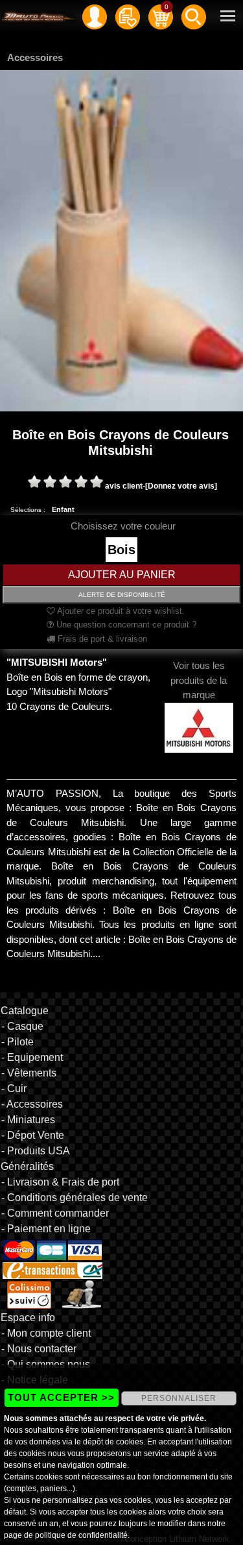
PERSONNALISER (178, 1398)
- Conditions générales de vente (74, 1197)
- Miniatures (28, 1119)
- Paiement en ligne (46, 1228)
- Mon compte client (46, 1333)
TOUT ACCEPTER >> (61, 1397)
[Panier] (161, 16)
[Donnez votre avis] (181, 486)
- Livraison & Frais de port (60, 1181)
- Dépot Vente (32, 1135)
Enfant (63, 509)
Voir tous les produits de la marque (198, 680)
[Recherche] (194, 16)
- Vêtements (28, 1072)
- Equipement (32, 1057)
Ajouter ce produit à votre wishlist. (120, 611)
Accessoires (35, 57)
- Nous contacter (38, 1348)
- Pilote (17, 1041)
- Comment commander (55, 1213)
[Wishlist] (128, 16)
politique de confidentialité (81, 1535)
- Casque (22, 1026)
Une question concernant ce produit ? (125, 624)
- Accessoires (32, 1104)
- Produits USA (35, 1150)
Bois (121, 549)
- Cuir (14, 1088)
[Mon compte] (95, 16)
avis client (124, 486)
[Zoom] (121, 240)
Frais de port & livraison (101, 639)
